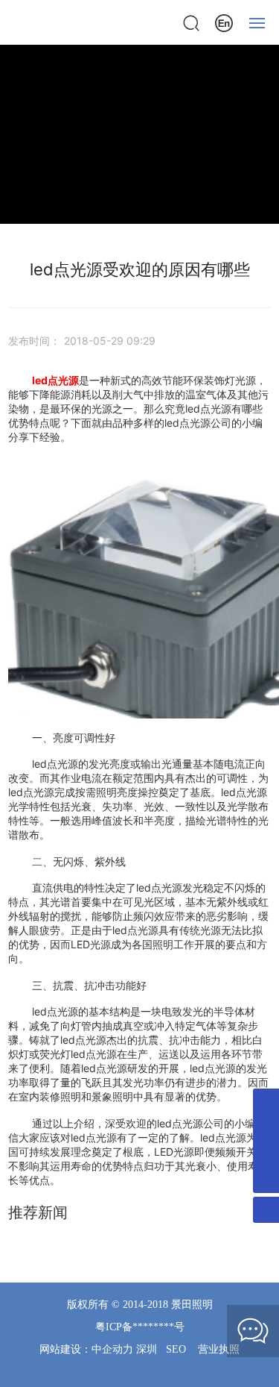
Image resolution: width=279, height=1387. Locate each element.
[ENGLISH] (224, 21)
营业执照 (219, 1349)
